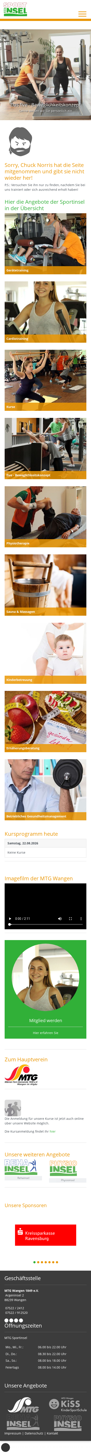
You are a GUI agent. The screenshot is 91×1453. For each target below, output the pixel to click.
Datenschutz (34, 1433)
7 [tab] (57, 1262)
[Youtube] (21, 1320)
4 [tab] (46, 1262)
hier (53, 1131)
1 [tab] (35, 1262)
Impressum (12, 1433)
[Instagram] (16, 1320)
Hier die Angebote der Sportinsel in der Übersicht (45, 205)
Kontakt (52, 1433)
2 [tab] (38, 1262)
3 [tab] (42, 1262)
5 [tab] (50, 1262)
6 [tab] (53, 1262)
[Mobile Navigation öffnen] (82, 14)
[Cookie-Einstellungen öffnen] (5, 1447)
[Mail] (11, 1320)
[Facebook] (6, 1320)
